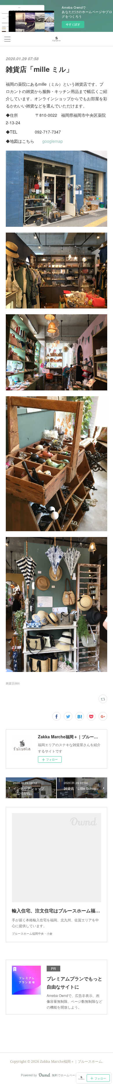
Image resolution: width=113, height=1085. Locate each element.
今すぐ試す (73, 24)
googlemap (52, 141)
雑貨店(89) (13, 683)
